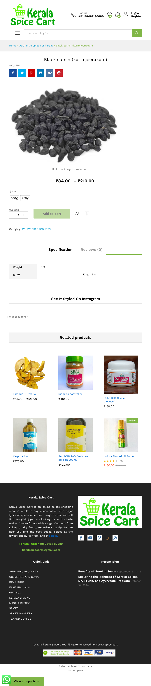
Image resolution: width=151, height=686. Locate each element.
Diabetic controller (70, 393)
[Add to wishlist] (77, 214)
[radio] (14, 198)
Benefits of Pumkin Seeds (97, 571)
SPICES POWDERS (20, 613)
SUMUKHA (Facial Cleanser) (114, 399)
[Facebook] (81, 538)
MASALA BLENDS (19, 603)
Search (137, 33)
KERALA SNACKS (19, 597)
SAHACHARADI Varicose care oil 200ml (73, 458)
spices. (53, 535)
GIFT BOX (15, 592)
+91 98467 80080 (51, 543)
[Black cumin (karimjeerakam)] (13, 73)
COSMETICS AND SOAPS (24, 576)
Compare (87, 214)
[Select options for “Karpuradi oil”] (21, 449)
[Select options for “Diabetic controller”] (66, 387)
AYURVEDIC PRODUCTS (36, 229)
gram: (13, 191)
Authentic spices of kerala (36, 45)
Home (12, 45)
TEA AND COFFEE (20, 618)
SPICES (13, 608)
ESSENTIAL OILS (19, 587)
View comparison (26, 681)
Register (136, 16)
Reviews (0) (92, 249)
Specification (60, 249)
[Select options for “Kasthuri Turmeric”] (21, 387)
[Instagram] (107, 538)
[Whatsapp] (115, 538)
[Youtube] (90, 538)
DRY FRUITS (16, 582)
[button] (112, 391)
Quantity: (14, 210)
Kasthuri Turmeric (24, 393)
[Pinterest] (99, 538)
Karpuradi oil (21, 456)
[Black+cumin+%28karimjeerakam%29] (22, 73)
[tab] (60, 251)
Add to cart (52, 214)
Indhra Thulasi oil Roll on (119, 456)
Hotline (82, 12)
